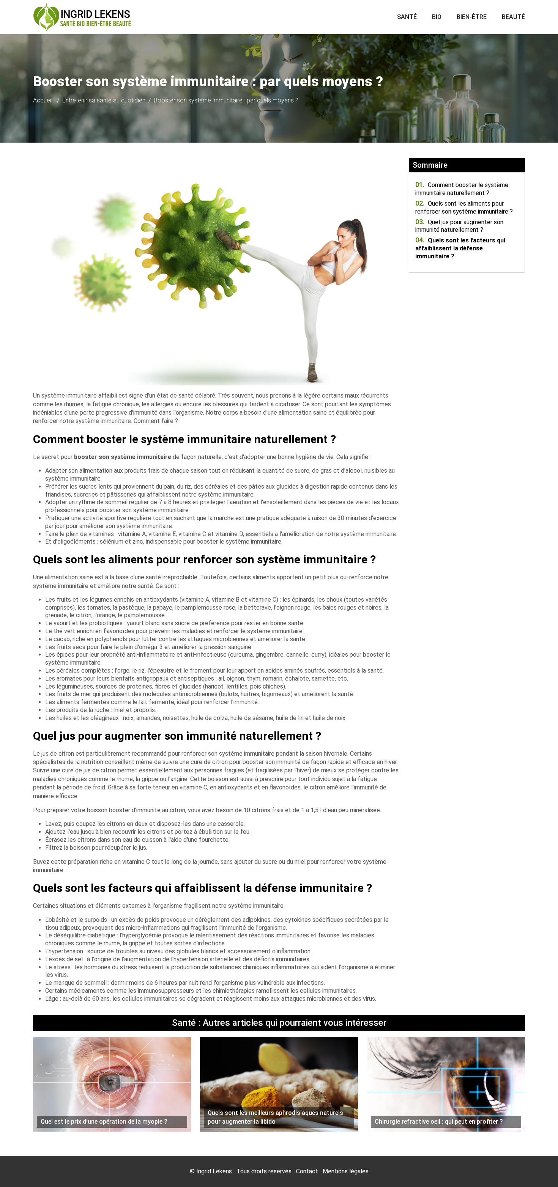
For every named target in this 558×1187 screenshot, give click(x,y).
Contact (307, 1171)
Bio (436, 16)
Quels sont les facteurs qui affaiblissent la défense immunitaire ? (460, 248)
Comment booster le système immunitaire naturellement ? (461, 189)
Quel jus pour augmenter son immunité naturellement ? (459, 226)
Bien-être (472, 16)
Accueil (42, 100)
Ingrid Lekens (214, 1171)
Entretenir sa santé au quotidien (103, 100)
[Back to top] (537, 1166)
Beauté (513, 16)
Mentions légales (346, 1171)
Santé (407, 16)
